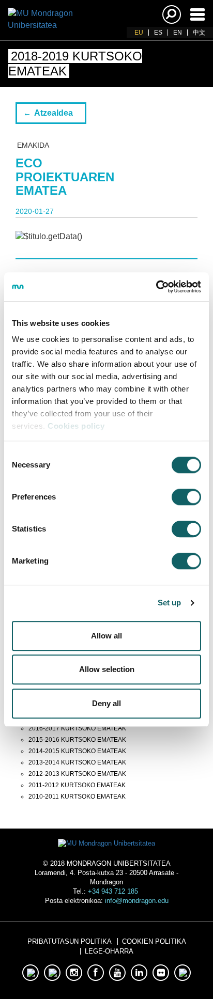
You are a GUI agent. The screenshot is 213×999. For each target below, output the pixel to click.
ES (158, 32)
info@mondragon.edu (137, 900)
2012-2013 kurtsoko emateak (77, 773)
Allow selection (106, 669)
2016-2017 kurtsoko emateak (77, 728)
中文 (199, 32)
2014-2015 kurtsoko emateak (77, 751)
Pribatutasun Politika (69, 941)
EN (177, 32)
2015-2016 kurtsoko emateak (77, 739)
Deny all (106, 703)
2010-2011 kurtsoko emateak (77, 796)
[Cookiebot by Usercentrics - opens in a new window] (156, 286)
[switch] (186, 497)
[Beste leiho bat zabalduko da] (30, 972)
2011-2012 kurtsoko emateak (77, 785)
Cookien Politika (154, 941)
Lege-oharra (109, 951)
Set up (169, 602)
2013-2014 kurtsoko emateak (77, 762)
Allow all (106, 635)
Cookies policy (76, 426)
